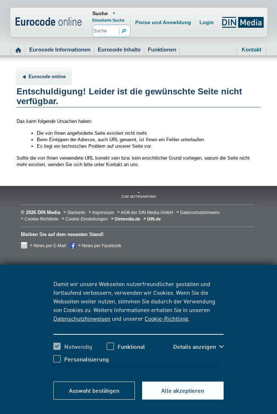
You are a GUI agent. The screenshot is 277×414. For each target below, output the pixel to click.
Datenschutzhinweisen (81, 318)
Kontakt (251, 49)
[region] (138, 326)
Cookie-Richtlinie (166, 318)
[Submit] (124, 31)
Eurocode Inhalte (119, 49)
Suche (100, 13)
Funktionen (162, 49)
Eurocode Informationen (60, 49)
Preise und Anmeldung (163, 22)
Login (206, 22)
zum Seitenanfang (138, 197)
